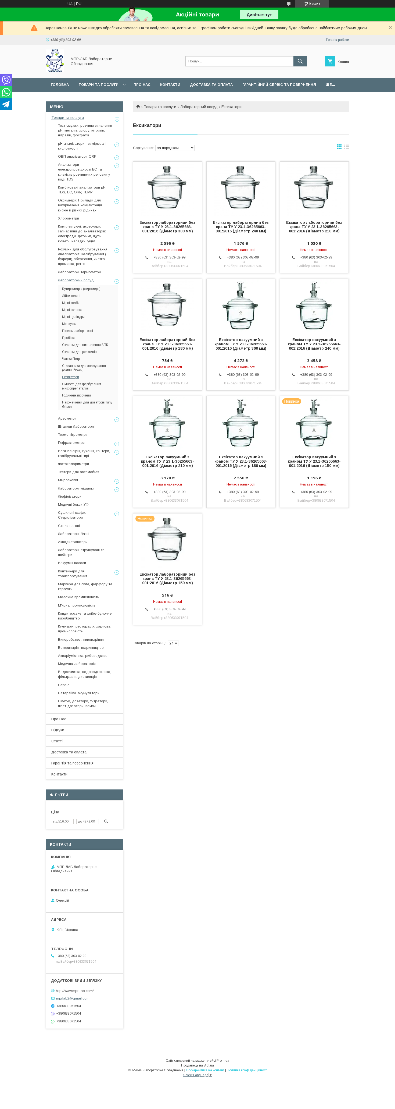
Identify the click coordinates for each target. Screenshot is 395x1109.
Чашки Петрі (71, 359)
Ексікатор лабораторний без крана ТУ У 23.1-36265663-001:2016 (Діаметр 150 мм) (167, 578)
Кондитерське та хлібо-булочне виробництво (85, 615)
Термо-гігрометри (73, 435)
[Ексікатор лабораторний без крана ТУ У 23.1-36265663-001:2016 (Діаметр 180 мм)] (167, 306)
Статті (57, 741)
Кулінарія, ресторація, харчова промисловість (84, 628)
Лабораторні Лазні (73, 534)
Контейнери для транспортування (72, 573)
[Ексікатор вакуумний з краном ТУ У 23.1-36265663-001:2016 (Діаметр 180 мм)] (241, 423)
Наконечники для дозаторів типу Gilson (87, 405)
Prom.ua (223, 1060)
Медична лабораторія (77, 664)
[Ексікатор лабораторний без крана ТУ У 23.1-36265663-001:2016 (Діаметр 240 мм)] (241, 188)
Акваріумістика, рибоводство (82, 656)
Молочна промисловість (78, 597)
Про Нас (58, 719)
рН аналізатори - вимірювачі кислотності (82, 145)
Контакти (170, 85)
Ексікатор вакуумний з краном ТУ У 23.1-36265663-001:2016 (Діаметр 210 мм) (167, 461)
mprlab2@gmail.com (72, 998)
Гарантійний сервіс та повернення (279, 85)
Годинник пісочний (76, 395)
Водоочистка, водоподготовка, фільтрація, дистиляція (84, 674)
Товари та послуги (98, 85)
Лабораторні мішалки (76, 488)
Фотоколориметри (73, 464)
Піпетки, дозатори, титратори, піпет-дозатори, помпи (83, 703)
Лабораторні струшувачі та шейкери (81, 552)
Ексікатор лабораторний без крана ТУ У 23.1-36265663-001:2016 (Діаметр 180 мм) (167, 344)
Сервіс (63, 685)
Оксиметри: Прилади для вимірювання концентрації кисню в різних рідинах (80, 205)
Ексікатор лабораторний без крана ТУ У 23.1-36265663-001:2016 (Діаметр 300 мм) (167, 226)
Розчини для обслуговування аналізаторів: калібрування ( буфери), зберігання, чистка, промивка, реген (82, 256)
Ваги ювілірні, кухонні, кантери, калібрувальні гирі (84, 453)
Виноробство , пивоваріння (81, 639)
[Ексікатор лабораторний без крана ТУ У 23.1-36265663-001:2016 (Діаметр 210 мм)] (314, 188)
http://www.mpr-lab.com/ (75, 990)
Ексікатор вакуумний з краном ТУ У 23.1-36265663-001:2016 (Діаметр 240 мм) (314, 344)
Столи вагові (69, 526)
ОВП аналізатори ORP (77, 156)
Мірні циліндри (73, 317)
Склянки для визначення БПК (85, 345)
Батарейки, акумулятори (78, 693)
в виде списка (346, 148)
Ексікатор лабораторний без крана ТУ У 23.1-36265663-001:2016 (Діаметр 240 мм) (241, 226)
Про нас (142, 85)
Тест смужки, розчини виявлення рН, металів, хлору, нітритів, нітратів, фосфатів (85, 130)
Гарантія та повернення (72, 763)
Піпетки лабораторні (77, 331)
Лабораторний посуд (199, 107)
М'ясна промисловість (76, 605)
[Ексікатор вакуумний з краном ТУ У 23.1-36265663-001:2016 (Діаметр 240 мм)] (314, 306)
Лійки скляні (71, 296)
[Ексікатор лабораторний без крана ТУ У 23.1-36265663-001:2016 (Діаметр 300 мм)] (167, 188)
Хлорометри (68, 218)
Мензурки (69, 324)
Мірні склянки (72, 310)
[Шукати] (300, 61)
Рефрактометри (71, 443)
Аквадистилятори (73, 542)
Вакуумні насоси (72, 563)
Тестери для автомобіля (78, 472)
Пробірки (69, 338)
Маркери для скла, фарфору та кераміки (85, 586)
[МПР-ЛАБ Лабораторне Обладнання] (55, 71)
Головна (60, 85)
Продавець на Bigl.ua (197, 1065)
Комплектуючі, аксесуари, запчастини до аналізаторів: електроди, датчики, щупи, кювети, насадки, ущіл (82, 233)
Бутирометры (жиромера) (81, 289)
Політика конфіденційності (247, 1070)
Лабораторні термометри (79, 272)
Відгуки (57, 730)
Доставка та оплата (211, 85)
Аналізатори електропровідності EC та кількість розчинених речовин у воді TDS (84, 171)
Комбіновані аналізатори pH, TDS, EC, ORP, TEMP (82, 189)
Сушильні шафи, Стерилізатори (72, 515)
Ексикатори (70, 377)
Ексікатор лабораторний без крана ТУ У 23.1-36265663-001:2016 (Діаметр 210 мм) (314, 226)
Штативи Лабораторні (76, 426)
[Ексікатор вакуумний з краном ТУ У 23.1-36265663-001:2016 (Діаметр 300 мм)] (241, 306)
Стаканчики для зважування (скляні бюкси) (84, 368)
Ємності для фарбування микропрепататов (81, 386)
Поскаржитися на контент (205, 1070)
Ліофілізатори (69, 496)
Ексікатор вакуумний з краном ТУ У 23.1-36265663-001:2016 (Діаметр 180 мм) (240, 461)
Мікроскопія (68, 480)
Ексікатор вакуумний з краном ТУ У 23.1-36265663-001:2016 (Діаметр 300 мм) (240, 344)
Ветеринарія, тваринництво (81, 648)
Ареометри (67, 418)
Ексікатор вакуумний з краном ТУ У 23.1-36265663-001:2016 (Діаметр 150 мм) (314, 461)
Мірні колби (71, 303)
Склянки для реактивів (79, 352)
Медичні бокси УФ (73, 504)
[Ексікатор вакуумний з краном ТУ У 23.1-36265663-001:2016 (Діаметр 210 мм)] (167, 423)
